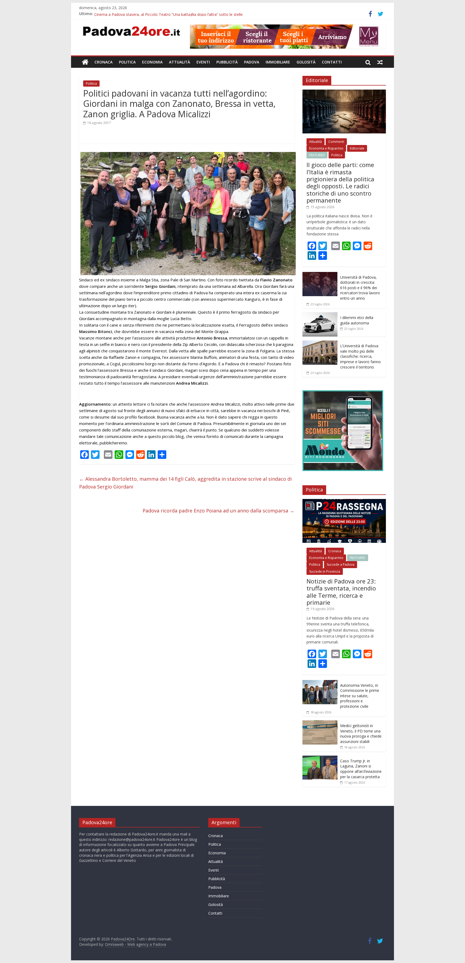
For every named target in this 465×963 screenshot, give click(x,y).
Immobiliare (278, 62)
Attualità (179, 62)
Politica (127, 62)
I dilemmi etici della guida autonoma (356, 320)
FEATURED (317, 155)
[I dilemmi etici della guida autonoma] (319, 315)
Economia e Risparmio (326, 148)
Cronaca (103, 62)
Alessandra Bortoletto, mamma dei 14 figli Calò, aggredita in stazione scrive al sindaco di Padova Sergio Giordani (185, 483)
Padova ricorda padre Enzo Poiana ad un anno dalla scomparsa (218, 510)
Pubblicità (227, 62)
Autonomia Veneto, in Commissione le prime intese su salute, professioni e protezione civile (359, 696)
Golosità (306, 62)
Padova (251, 62)
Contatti (332, 62)
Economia (152, 62)
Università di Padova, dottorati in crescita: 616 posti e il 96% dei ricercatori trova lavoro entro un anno (360, 288)
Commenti (336, 141)
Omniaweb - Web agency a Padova (135, 944)
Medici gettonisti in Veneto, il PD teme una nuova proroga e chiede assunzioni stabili (361, 733)
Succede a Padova (340, 564)
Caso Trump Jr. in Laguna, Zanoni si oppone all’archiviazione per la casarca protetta (361, 768)
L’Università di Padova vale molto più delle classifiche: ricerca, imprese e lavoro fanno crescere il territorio (360, 356)
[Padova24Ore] (85, 62)
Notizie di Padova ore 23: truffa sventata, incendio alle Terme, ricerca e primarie (341, 591)
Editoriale (357, 148)
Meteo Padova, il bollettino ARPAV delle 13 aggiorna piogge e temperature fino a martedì (172, 13)
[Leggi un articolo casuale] (380, 62)
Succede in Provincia (324, 571)
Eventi (203, 62)
